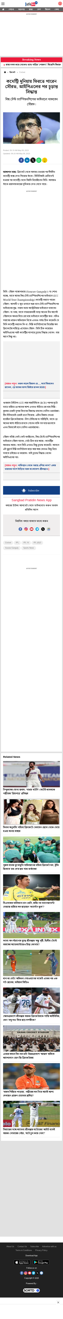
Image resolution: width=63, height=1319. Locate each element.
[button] (21, 160)
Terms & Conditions (24, 1250)
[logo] (31, 4)
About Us (10, 1246)
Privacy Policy (41, 1250)
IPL (17, 543)
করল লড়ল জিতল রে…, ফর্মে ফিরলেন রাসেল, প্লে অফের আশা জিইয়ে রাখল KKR (29, 385)
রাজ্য (31, 9)
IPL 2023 (37, 543)
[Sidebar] (3, 3)
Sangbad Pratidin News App (32, 500)
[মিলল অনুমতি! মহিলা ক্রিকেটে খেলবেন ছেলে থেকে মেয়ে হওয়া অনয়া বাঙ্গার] (31, 812)
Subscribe (34, 1246)
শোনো (11, 9)
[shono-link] (60, 4)
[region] (31, 35)
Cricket (8, 543)
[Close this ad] (58, 1302)
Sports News (28, 548)
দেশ (39, 9)
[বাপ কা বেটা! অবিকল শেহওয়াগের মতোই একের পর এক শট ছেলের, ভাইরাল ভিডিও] (31, 963)
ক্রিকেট (12, 72)
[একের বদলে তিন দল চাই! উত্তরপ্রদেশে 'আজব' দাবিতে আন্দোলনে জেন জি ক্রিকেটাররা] (31, 1038)
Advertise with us (49, 1246)
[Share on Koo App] (44, 162)
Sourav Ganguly (12, 548)
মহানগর (21, 9)
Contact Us (22, 1246)
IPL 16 (26, 543)
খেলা (57, 9)
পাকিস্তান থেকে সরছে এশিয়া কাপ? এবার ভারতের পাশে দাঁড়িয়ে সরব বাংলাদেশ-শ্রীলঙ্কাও (30, 467)
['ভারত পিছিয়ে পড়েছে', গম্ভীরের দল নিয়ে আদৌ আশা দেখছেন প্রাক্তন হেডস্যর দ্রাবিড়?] (31, 1076)
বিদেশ (47, 9)
